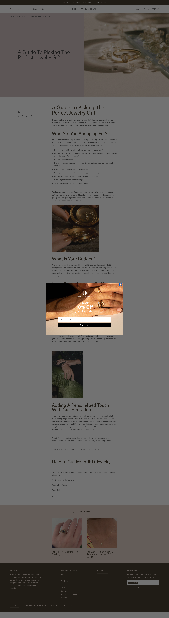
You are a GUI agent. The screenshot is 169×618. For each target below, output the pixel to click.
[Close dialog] (121, 284)
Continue (84, 325)
